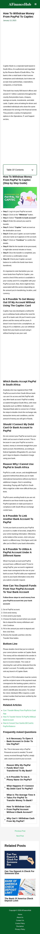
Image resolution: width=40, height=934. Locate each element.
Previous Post (20, 831)
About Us (20, 917)
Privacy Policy (20, 929)
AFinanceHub (20, 4)
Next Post (20, 836)
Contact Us (20, 920)
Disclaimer (20, 926)
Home (20, 914)
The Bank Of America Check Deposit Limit (19, 899)
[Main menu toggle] (35, 4)
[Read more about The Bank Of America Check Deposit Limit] (20, 887)
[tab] (20, 749)
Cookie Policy (20, 923)
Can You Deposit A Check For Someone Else (19, 872)
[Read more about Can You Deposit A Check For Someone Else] (20, 859)
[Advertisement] (20, 43)
